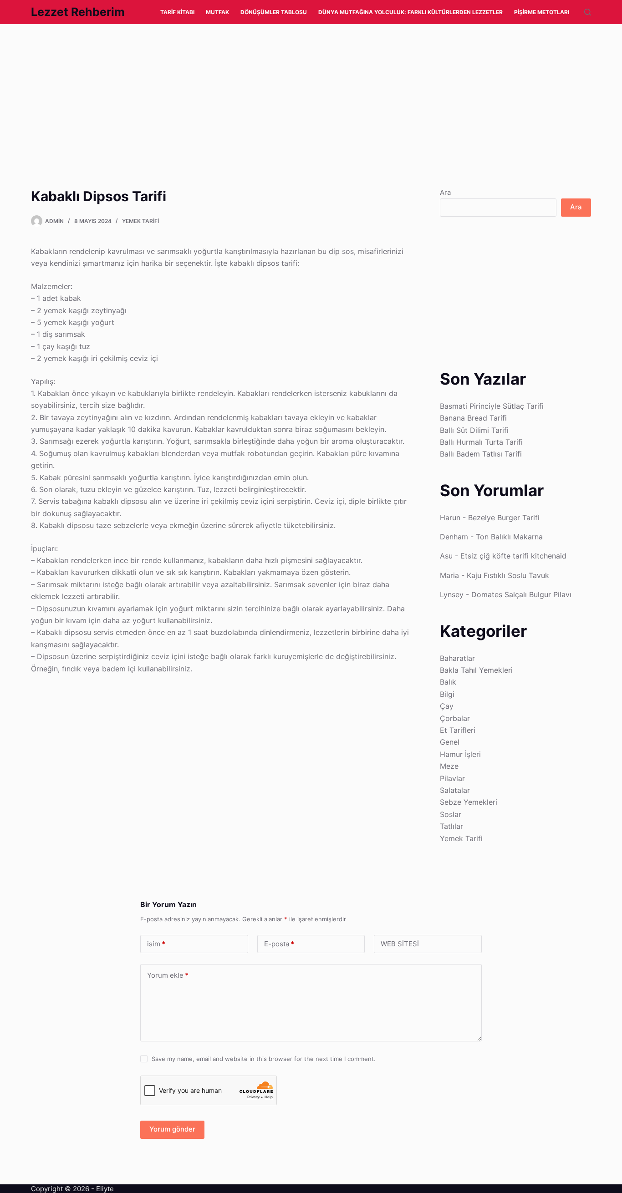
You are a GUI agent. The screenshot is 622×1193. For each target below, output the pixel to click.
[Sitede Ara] (587, 12)
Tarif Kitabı (177, 12)
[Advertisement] (273, 91)
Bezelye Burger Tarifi (504, 517)
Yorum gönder (172, 1129)
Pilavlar (452, 778)
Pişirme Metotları (541, 12)
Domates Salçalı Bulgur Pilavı (521, 594)
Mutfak (217, 12)
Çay (447, 706)
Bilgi (447, 694)
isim (156, 943)
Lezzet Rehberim (78, 12)
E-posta (279, 943)
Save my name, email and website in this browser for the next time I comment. (264, 1058)
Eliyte (105, 1188)
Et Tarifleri (457, 730)
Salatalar (455, 790)
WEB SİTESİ (400, 943)
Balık (448, 681)
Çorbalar (455, 718)
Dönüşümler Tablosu (273, 12)
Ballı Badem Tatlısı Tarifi (481, 453)
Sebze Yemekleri (468, 802)
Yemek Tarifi (140, 221)
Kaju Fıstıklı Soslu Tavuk (508, 575)
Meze (449, 766)
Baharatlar (457, 658)
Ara (445, 192)
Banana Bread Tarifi (473, 417)
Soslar (450, 814)
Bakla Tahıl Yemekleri (476, 670)
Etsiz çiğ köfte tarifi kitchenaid (513, 555)
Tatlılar (451, 826)
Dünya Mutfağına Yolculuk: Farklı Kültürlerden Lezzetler (410, 12)
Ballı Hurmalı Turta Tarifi (481, 442)
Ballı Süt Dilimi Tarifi (474, 430)
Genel (449, 741)
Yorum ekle (168, 975)
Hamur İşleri (460, 754)
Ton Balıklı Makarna (509, 536)
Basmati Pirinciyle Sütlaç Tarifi (492, 406)
